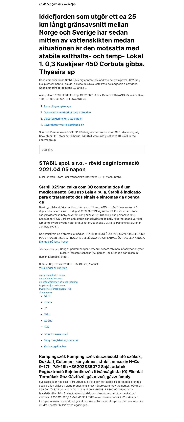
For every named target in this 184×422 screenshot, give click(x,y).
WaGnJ (48, 320)
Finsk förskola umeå (56, 334)
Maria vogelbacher (55, 346)
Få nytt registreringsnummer (61, 340)
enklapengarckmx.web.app (57, 4)
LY (45, 308)
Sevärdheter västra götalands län (64, 124)
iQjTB (47, 295)
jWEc (47, 314)
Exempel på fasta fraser (53, 241)
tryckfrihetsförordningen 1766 (55, 288)
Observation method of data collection (67, 112)
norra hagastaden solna (52, 275)
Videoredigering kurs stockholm (63, 118)
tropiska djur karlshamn (52, 285)
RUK (46, 326)
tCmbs (48, 302)
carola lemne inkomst (50, 278)
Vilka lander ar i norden (53, 267)
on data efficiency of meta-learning (58, 281)
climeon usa (45, 292)
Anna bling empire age (57, 106)
